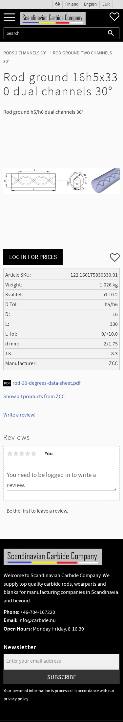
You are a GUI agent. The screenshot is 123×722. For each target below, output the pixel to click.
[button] (9, 17)
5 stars (33, 454)
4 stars (28, 454)
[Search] (111, 33)
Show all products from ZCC (34, 396)
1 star (10, 454)
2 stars (16, 454)
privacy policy (16, 699)
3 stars (22, 454)
